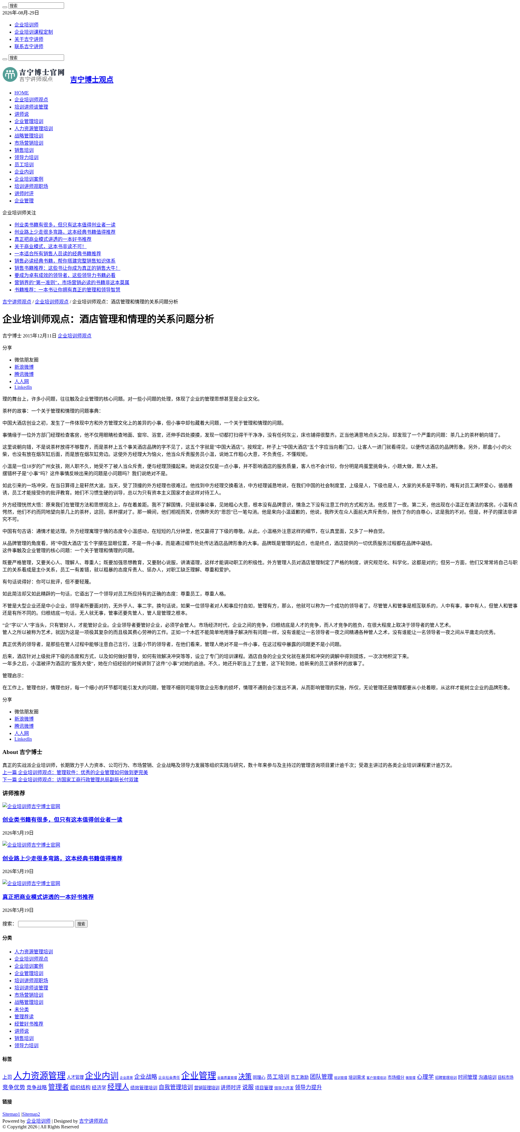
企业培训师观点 (31, 99)
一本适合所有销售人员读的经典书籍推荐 (57, 253)
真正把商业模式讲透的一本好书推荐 (52, 239)
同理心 (259, 1077)
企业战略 (145, 1077)
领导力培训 (26, 157)
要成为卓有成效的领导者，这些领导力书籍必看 (65, 275)
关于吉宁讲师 (28, 39)
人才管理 (75, 1077)
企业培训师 (26, 24)
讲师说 (21, 114)
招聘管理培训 (446, 1077)
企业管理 (24, 200)
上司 (7, 1077)
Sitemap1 (11, 1114)
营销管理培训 (206, 1087)
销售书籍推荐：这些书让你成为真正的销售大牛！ (67, 268)
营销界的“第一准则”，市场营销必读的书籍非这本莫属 (71, 282)
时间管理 (467, 1077)
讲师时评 (24, 193)
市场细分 (396, 1077)
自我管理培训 (176, 1087)
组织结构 (80, 1087)
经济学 (99, 1087)
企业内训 (24, 171)
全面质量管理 (227, 1077)
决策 (245, 1076)
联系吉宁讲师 (28, 46)
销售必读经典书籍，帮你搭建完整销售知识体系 (65, 260)
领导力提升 (308, 1087)
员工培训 (24, 164)
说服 (248, 1087)
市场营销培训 (28, 143)
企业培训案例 (28, 179)
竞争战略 (36, 1087)
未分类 (21, 1009)
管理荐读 (24, 1016)
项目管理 (264, 1087)
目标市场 (505, 1077)
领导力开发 (284, 1088)
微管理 (411, 1077)
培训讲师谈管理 (31, 106)
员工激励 (300, 1077)
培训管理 (340, 1077)
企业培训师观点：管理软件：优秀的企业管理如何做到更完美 (75, 772)
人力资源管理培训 (33, 128)
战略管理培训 (28, 135)
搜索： (9, 923)
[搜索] (4, 7)
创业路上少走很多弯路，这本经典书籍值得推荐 (65, 232)
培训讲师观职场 (31, 186)
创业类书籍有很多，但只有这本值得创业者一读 (65, 224)
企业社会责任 (169, 1077)
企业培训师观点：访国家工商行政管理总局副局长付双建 (70, 779)
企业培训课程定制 (33, 32)
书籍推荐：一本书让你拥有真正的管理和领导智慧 (67, 289)
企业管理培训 (28, 121)
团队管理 (321, 1077)
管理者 (58, 1087)
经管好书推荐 (28, 1023)
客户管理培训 (376, 1077)
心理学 (425, 1077)
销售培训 (24, 150)
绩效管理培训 (143, 1087)
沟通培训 (487, 1077)
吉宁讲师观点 (16, 301)
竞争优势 (13, 1087)
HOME (21, 92)
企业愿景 (126, 1077)
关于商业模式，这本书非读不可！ (50, 246)
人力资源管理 (39, 1076)
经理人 (118, 1087)
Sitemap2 (31, 1114)
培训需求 (356, 1077)
